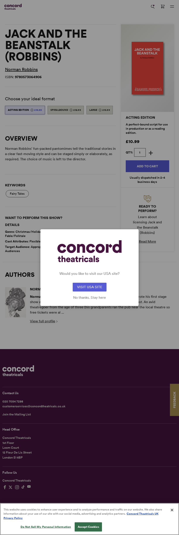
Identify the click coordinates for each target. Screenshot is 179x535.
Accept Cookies (88, 526)
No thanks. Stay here (89, 297)
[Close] (172, 510)
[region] (89, 519)
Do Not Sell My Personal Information (46, 526)
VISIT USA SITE (89, 287)
